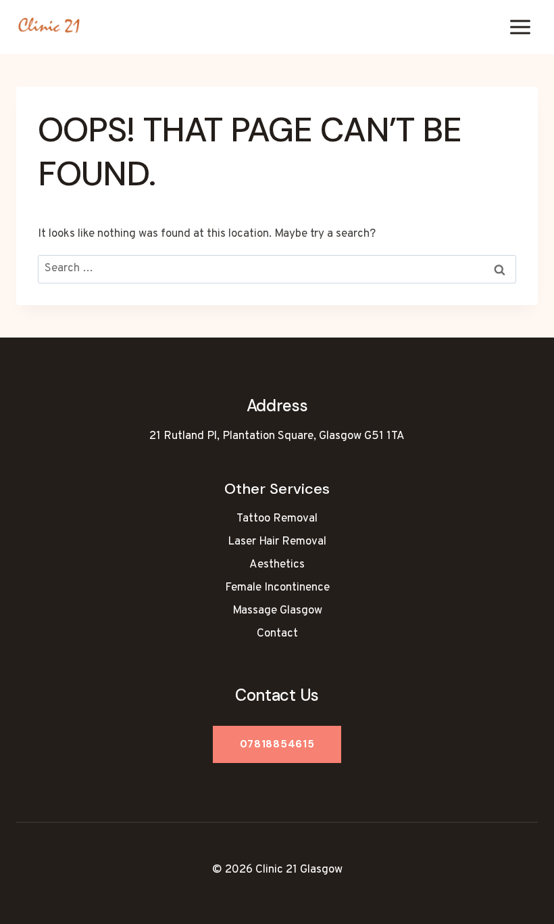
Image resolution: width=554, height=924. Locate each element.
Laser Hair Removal (277, 541)
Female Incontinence (277, 587)
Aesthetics (277, 564)
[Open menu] (520, 27)
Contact (277, 633)
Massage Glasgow (277, 610)
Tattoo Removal (277, 518)
